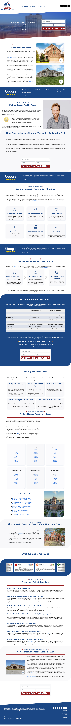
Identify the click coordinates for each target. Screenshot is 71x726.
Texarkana (55, 478)
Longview (36, 475)
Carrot (20, 718)
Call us (28, 676)
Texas (19, 420)
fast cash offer (59, 200)
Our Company (33, 6)
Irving (36, 459)
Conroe (16, 474)
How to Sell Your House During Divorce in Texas (21, 498)
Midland (55, 449)
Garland (35, 449)
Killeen (35, 461)
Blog (66, 714)
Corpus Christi (16, 475)
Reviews (40, 6)
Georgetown (35, 451)
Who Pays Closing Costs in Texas (18, 501)
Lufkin (36, 478)
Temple (55, 475)
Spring (55, 474)
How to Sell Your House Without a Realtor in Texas (21, 503)
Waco (55, 482)
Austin (16, 456)
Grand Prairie (35, 453)
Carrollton (16, 460)
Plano (55, 456)
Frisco (16, 483)
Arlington (16, 455)
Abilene (16, 451)
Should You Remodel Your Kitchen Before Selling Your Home (23, 513)
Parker (55, 453)
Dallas (16, 478)
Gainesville (16, 485)
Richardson (55, 459)
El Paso (16, 479)
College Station (16, 473)
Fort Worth (16, 481)
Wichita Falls (55, 485)
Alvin (16, 452)
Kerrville (35, 460)
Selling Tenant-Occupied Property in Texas (20, 514)
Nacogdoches (55, 451)
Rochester (55, 460)
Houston (35, 456)
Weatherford (55, 483)
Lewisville (36, 474)
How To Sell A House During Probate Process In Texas (22, 499)
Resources (65, 717)
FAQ (44, 6)
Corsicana (16, 477)
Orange (55, 452)
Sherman (55, 473)
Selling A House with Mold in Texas (18, 507)
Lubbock (35, 477)
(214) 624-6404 (56, 6)
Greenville (36, 455)
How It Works (25, 6)
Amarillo (16, 453)
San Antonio (55, 461)
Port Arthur (55, 457)
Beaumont (16, 457)
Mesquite (35, 483)
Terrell (55, 477)
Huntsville (36, 457)
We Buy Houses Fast (12, 57)
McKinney (36, 482)
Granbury (35, 452)
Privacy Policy (64, 718)
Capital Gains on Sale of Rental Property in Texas (21, 506)
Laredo (35, 473)
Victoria (55, 481)
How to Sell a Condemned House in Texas (20, 510)
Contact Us (65, 710)
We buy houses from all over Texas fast (32, 436)
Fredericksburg (16, 482)
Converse (16, 461)
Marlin (36, 479)
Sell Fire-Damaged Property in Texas (19, 497)
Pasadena (55, 455)
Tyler (55, 479)
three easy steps (45, 267)
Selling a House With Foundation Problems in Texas (22, 502)
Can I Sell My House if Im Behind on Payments (21, 511)
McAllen (35, 481)
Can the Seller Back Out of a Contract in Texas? (21, 505)
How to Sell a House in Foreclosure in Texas (20, 509)
